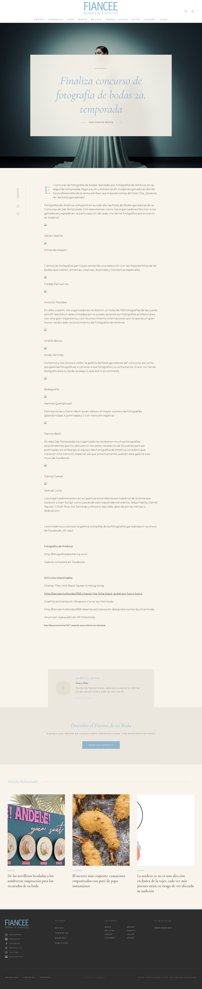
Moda (71, 19)
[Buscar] (185, 11)
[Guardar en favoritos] (18, 214)
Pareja (110, 19)
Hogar (123, 19)
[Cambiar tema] (192, 11)
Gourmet (149, 19)
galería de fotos (98, 362)
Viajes (164, 19)
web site (101, 205)
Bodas (83, 19)
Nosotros (60, 938)
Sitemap (88, 977)
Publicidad (61, 943)
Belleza (96, 19)
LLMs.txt (100, 977)
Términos (45, 977)
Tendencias (55, 19)
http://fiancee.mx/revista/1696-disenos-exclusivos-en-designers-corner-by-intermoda (99, 609)
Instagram (15, 935)
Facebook (14, 944)
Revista (39, 19)
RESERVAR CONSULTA (101, 745)
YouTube (14, 952)
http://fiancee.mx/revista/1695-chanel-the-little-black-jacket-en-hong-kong (93, 593)
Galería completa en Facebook (64, 562)
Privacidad (11, 977)
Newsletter (16, 957)
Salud (136, 19)
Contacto (29, 977)
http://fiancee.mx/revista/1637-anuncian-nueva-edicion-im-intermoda (74, 625)
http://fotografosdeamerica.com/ (65, 554)
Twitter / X (15, 948)
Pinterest (14, 939)
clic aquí (67, 530)
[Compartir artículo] (18, 205)
